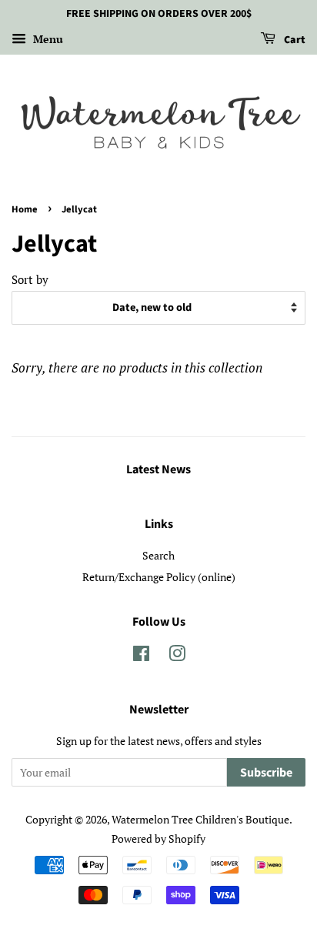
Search (158, 555)
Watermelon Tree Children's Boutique (200, 819)
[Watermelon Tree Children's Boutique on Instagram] (177, 656)
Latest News (158, 469)
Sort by (30, 279)
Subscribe (266, 772)
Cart (293, 40)
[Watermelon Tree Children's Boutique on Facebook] (141, 656)
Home (25, 209)
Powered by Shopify (158, 838)
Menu (46, 39)
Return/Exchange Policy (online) (158, 577)
